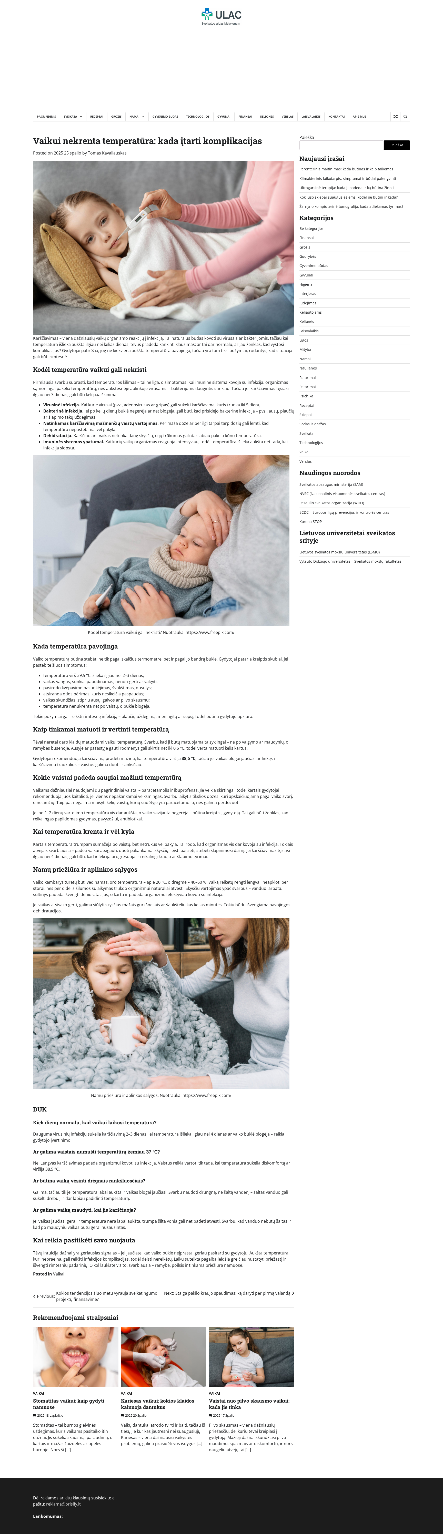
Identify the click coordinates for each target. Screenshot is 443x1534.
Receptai (96, 116)
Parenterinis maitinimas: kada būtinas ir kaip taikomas (346, 169)
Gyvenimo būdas (165, 116)
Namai (134, 116)
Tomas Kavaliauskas (107, 153)
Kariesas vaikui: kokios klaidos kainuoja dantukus (157, 1403)
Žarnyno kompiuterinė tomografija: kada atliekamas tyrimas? (351, 206)
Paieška (306, 137)
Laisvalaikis (310, 116)
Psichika (306, 396)
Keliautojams (310, 312)
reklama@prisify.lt (63, 1504)
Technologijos (197, 116)
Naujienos (308, 368)
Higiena (306, 284)
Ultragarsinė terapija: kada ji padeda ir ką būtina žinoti (346, 187)
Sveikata (70, 116)
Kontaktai (336, 116)
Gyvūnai (223, 116)
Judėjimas (307, 302)
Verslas (288, 116)
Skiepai (305, 414)
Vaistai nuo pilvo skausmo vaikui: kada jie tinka (249, 1403)
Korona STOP (310, 521)
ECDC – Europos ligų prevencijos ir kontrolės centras (344, 512)
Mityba (305, 349)
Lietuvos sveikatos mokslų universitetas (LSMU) (339, 552)
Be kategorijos (311, 228)
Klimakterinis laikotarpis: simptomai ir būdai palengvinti (347, 178)
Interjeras (307, 293)
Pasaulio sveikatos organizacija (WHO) (331, 502)
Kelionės (267, 116)
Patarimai (307, 377)
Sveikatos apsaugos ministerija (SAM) (331, 484)
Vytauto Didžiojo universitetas (324, 561)
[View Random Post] (395, 116)
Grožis (116, 116)
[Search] (405, 116)
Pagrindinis (46, 116)
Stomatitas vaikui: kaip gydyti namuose (68, 1403)
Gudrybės (307, 256)
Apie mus (359, 116)
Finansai (245, 116)
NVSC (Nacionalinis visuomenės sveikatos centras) (342, 493)
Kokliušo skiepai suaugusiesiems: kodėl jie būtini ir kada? (348, 196)
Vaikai (58, 1274)
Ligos (303, 340)
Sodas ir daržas (312, 423)
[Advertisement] (221, 73)
